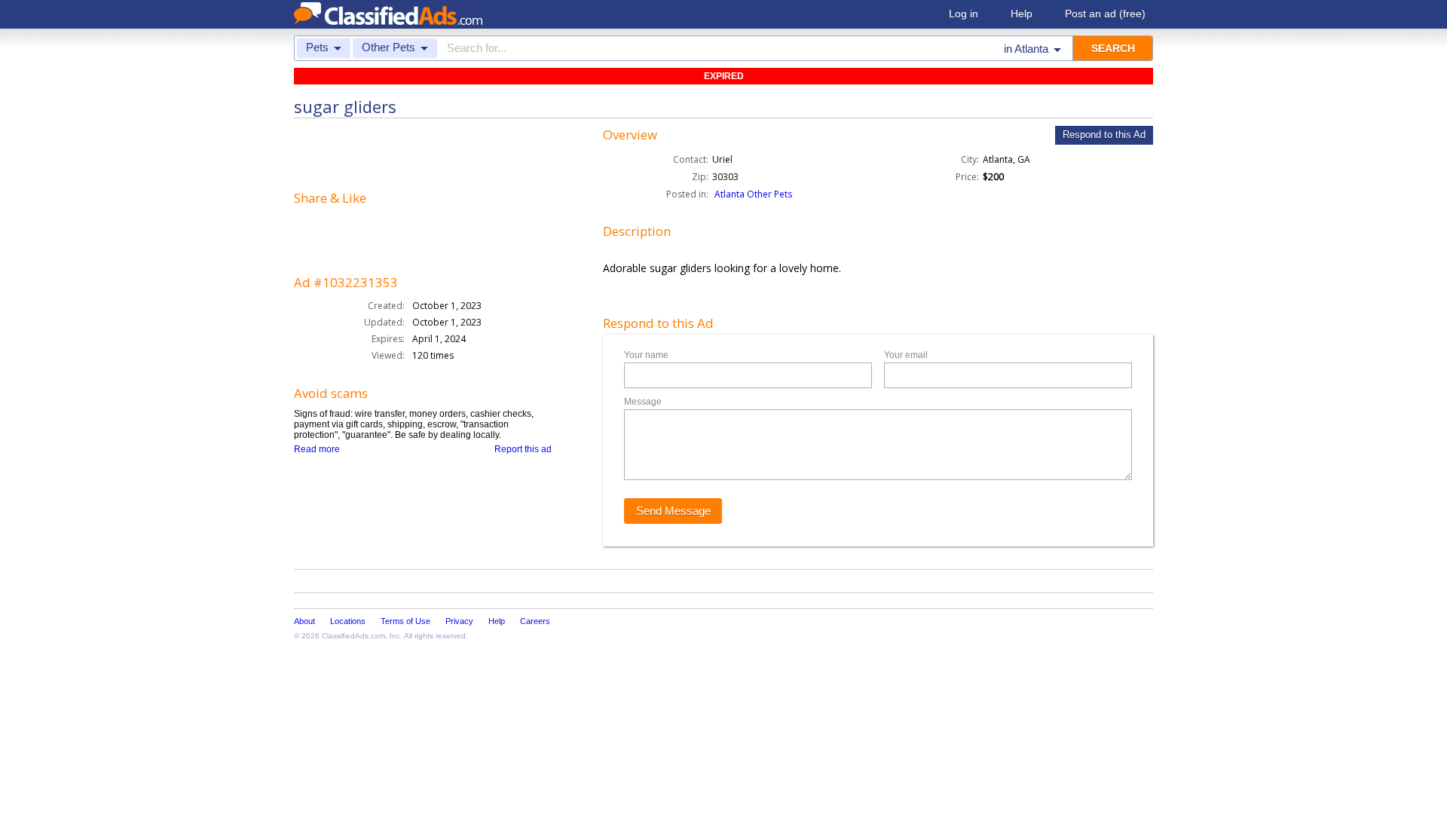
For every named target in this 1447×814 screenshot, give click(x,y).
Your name (646, 355)
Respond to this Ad (1104, 134)
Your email (906, 355)
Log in (963, 14)
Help (1021, 14)
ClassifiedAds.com (353, 636)
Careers (535, 621)
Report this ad (523, 449)
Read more (317, 449)
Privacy (459, 621)
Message (643, 401)
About (304, 621)
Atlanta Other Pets (753, 194)
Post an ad (1105, 14)
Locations (348, 621)
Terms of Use (405, 621)
